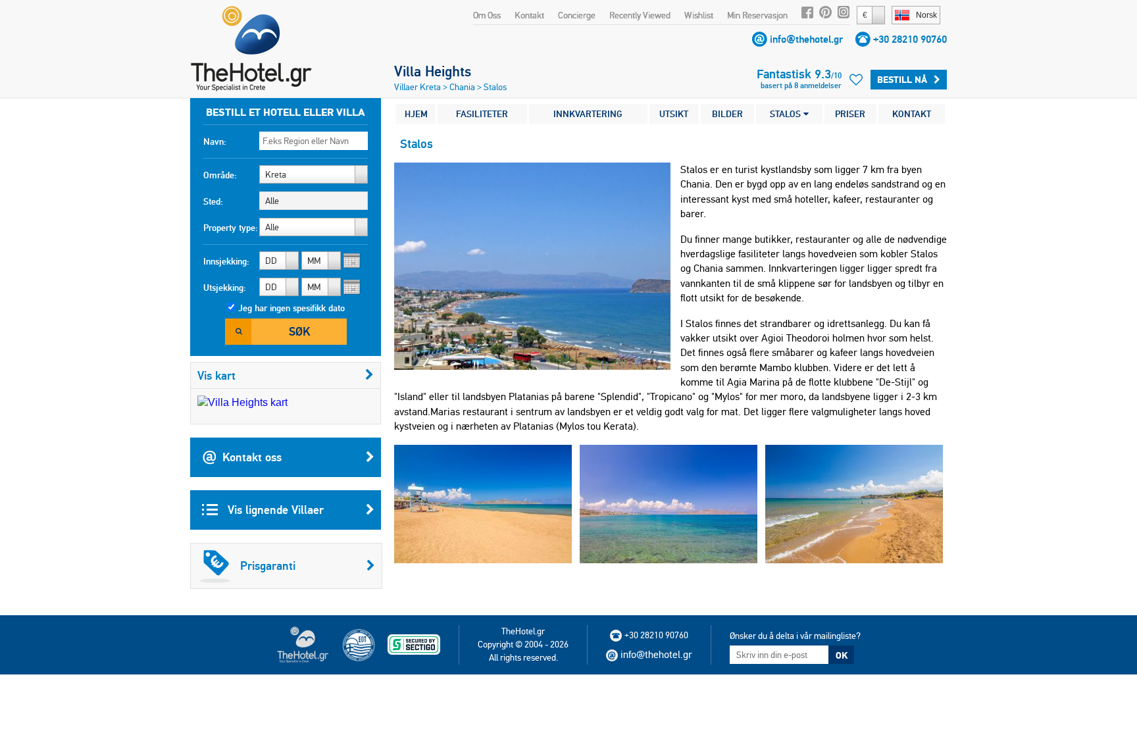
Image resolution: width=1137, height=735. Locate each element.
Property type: (230, 228)
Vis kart (216, 375)
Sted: (213, 201)
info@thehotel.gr (806, 39)
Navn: (214, 141)
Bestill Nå (902, 80)
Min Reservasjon (757, 15)
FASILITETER (482, 114)
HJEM (416, 114)
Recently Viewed (639, 15)
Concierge (576, 15)
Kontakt (529, 15)
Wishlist (698, 15)
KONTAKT (911, 114)
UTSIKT (673, 114)
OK (841, 655)
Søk (299, 331)
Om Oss (487, 15)
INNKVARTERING (587, 114)
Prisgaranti (267, 565)
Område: (220, 175)
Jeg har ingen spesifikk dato (291, 308)
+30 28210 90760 (910, 39)
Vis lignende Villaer (274, 509)
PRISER (850, 114)
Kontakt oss (252, 457)
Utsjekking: (224, 287)
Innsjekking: (226, 261)
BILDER (727, 114)
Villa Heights (432, 71)
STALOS (786, 114)
